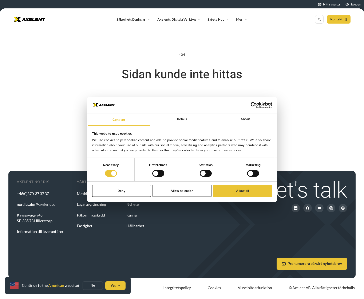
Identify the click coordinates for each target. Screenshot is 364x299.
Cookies (214, 287)
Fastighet (84, 225)
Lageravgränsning (91, 204)
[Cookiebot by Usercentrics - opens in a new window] (253, 105)
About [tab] (245, 119)
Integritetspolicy (177, 287)
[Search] (319, 19)
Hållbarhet (135, 225)
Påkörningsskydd (91, 215)
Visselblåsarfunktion (255, 287)
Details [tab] (182, 119)
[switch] (158, 173)
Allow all (242, 191)
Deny (121, 191)
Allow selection (182, 191)
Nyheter (133, 204)
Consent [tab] (118, 119)
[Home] (29, 19)
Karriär (132, 215)
